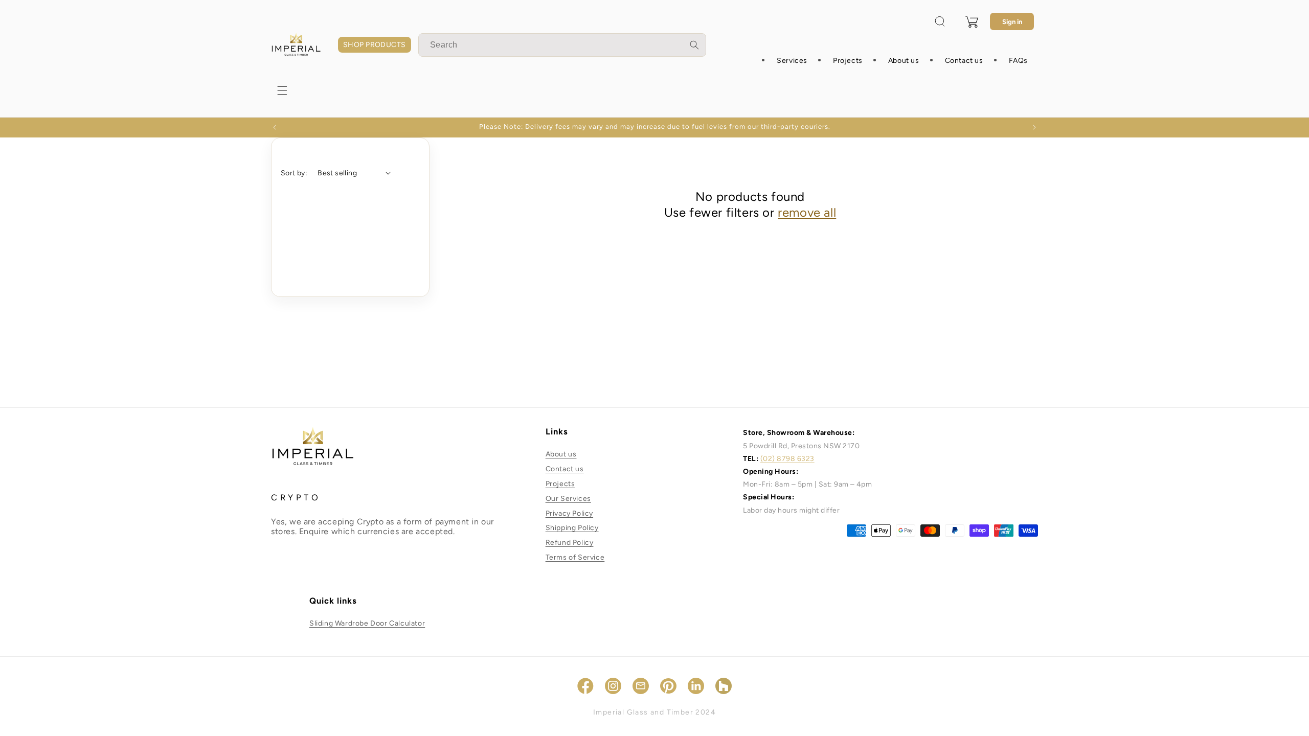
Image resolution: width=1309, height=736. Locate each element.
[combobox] (562, 45)
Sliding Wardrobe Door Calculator (367, 623)
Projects (560, 483)
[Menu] (282, 90)
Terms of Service (575, 557)
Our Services (568, 498)
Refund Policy (570, 542)
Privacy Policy (569, 513)
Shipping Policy (572, 527)
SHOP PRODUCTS (374, 44)
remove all (807, 212)
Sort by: (294, 173)
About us (561, 454)
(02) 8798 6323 (787, 458)
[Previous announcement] (274, 127)
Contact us (565, 469)
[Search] (694, 45)
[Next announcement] (1034, 127)
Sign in (1012, 22)
